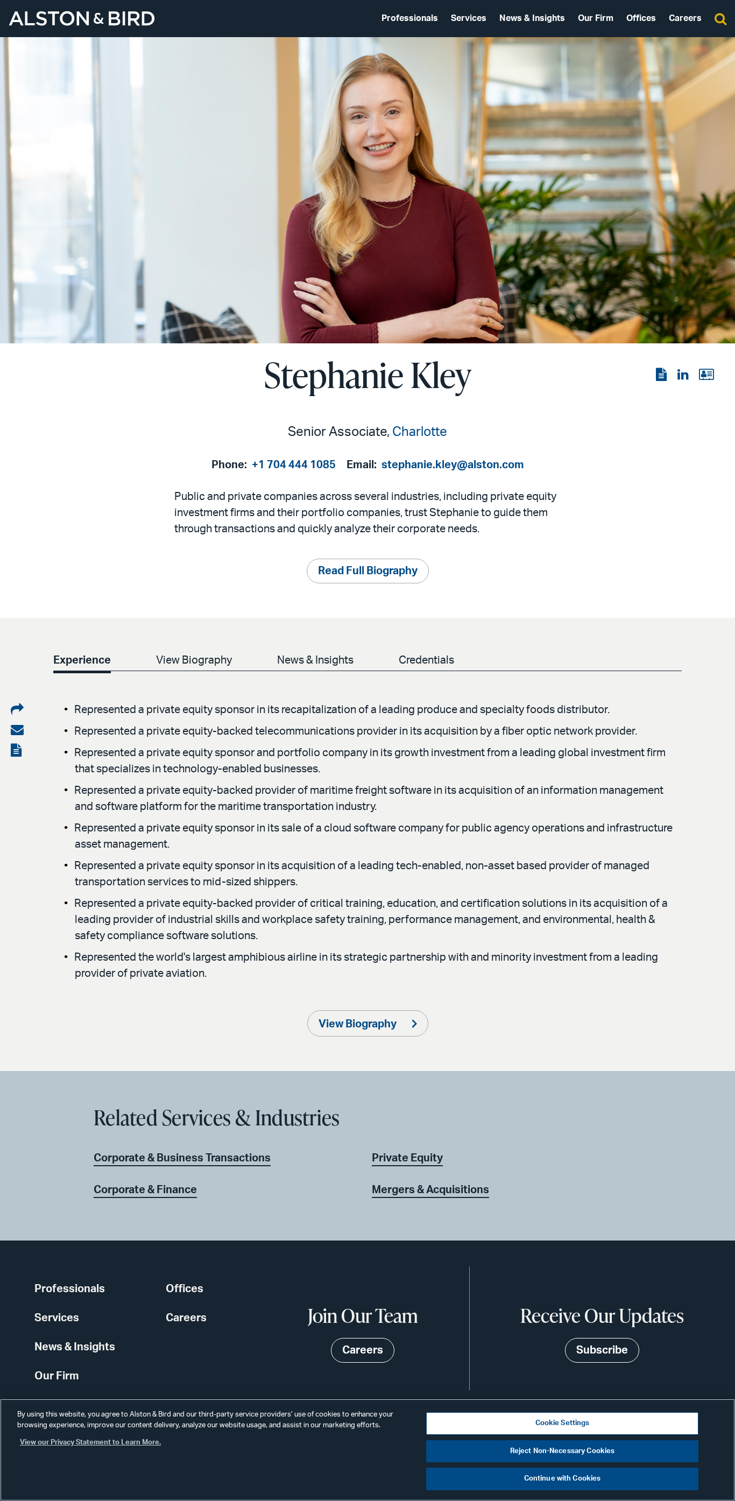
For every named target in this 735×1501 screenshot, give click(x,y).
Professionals (409, 18)
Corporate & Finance (145, 1190)
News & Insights (532, 18)
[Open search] (720, 18)
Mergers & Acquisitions (430, 1190)
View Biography (194, 660)
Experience (82, 660)
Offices (641, 18)
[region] (367, 1450)
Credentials (426, 660)
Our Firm (595, 18)
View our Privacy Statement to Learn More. (90, 1442)
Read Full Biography (368, 571)
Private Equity (407, 1158)
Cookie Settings (562, 1423)
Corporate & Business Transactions (182, 1158)
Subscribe (602, 1350)
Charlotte (419, 432)
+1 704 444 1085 (294, 465)
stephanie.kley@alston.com (452, 465)
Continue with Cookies (562, 1478)
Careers (685, 18)
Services (468, 18)
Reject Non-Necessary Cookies (562, 1451)
